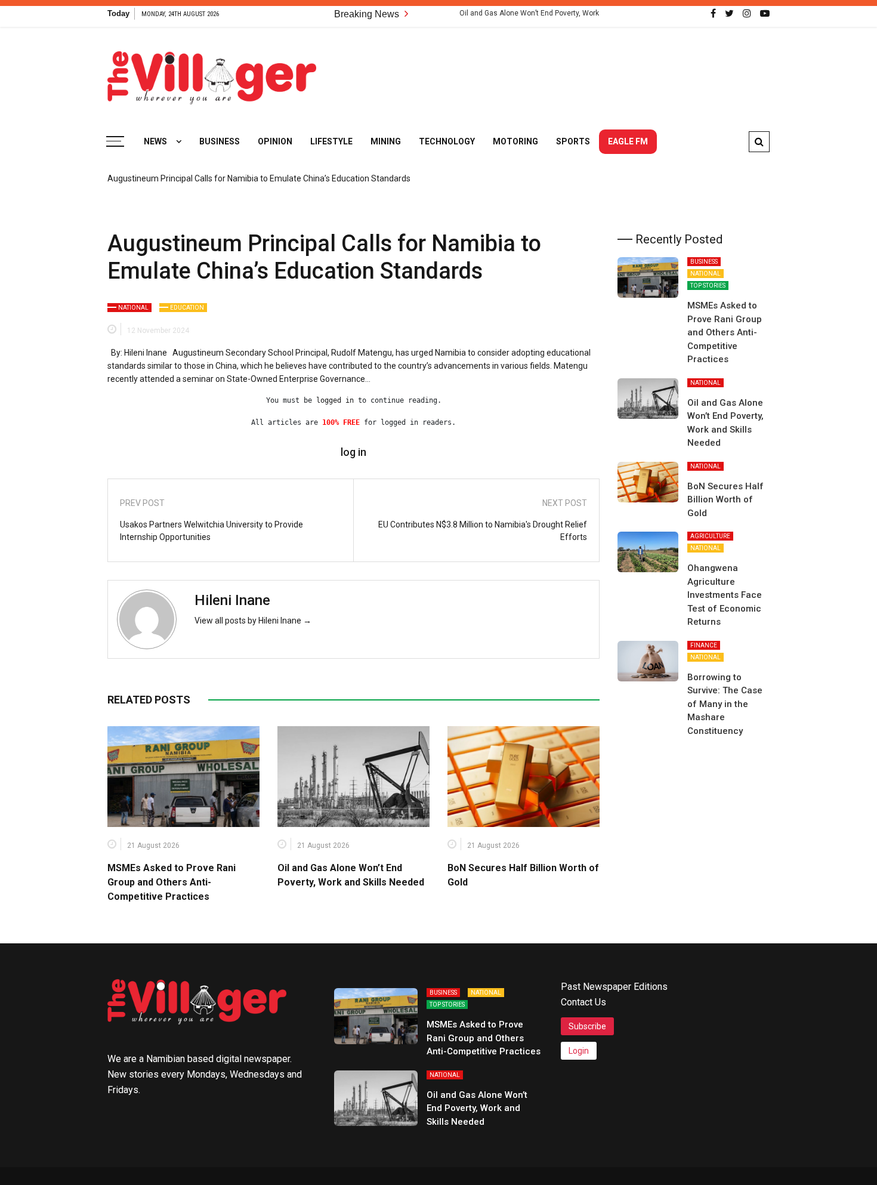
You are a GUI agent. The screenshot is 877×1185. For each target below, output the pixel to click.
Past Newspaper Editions (614, 986)
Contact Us (583, 1002)
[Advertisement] (552, 71)
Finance (703, 645)
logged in (335, 400)
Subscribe (587, 1026)
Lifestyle (331, 141)
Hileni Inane (232, 600)
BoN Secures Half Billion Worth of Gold (725, 500)
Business (219, 141)
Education (187, 307)
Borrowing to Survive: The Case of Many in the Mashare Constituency (724, 704)
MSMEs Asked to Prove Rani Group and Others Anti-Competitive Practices (171, 882)
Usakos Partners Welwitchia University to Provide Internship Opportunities (211, 531)
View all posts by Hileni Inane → (252, 620)
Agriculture (710, 536)
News (155, 141)
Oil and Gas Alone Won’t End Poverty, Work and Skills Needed (532, 13)
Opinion (275, 141)
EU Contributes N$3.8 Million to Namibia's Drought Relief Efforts (482, 531)
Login (579, 1051)
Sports (573, 141)
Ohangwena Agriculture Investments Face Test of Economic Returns (724, 595)
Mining (385, 141)
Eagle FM (628, 141)
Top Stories (707, 285)
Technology (447, 141)
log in (353, 452)
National (133, 307)
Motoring (515, 141)
